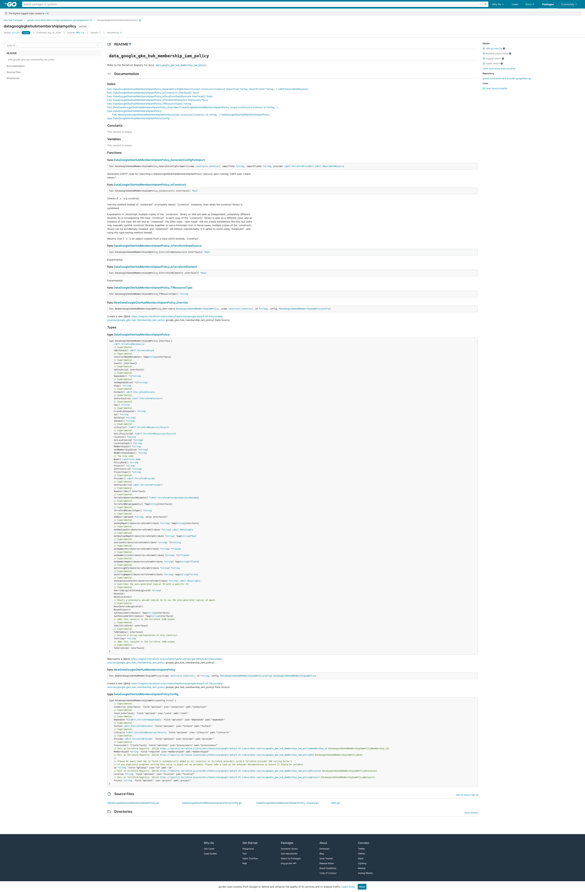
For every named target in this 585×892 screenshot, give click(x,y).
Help (244, 863)
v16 (46, 13)
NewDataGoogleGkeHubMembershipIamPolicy (145, 669)
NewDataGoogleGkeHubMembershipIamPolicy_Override (151, 302)
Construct (214, 166)
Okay (362, 886)
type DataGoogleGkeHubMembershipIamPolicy (134, 110)
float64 (176, 549)
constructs (201, 166)
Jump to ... (12, 45)
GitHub (361, 853)
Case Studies (210, 853)
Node (138, 459)
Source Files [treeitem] (14, 72)
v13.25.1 (12, 32)
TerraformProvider (302, 166)
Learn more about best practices (499, 68)
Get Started (249, 842)
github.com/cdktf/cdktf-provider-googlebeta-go (507, 78)
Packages (548, 4)
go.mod (495, 48)
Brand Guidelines (327, 868)
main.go (335, 802)
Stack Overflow (250, 858)
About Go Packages (291, 858)
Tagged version (493, 58)
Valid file (494, 48)
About (323, 842)
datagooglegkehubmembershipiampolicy (117, 20)
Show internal (471, 812)
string (240, 166)
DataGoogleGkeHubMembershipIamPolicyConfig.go (212, 802)
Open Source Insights (496, 88)
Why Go (496, 4)
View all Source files (465, 795)
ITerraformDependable (149, 719)
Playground (248, 848)
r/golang (362, 863)
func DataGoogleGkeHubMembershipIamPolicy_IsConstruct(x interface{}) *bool (153, 92)
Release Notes (326, 863)
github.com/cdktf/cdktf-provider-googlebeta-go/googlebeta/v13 (59, 20)
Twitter (361, 848)
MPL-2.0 (80, 32)
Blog (321, 853)
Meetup (362, 868)
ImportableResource (333, 166)
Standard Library (289, 848)
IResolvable (186, 529)
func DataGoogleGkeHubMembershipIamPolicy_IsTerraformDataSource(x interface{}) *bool (159, 96)
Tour (244, 853)
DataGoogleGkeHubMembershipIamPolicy (197, 308)
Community (567, 4)
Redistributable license (497, 53)
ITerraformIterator (144, 392)
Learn (515, 4)
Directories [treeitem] (13, 78)
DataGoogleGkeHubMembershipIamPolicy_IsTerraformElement (155, 266)
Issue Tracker (326, 858)
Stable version (492, 63)
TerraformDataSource (132, 344)
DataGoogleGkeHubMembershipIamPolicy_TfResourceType (153, 287)
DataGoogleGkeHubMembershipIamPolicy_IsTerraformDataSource (158, 245)
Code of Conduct (328, 873)
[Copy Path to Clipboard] (140, 20)
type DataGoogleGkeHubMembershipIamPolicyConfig (138, 118)
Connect (363, 842)
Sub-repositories (289, 853)
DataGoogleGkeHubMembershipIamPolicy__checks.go (287, 802)
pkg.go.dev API (288, 863)
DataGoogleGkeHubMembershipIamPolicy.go (133, 802)
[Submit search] (485, 4)
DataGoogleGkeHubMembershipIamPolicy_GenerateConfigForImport (159, 160)
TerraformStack (145, 350)
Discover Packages (13, 20)
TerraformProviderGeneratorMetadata (178, 497)
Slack (360, 858)
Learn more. (348, 886)
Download (324, 848)
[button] (484, 48)
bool (195, 191)
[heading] (13, 4)
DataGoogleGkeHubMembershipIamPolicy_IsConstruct (150, 184)
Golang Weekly (365, 873)
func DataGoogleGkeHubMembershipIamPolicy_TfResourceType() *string (149, 103)
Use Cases (209, 848)
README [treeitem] (12, 53)
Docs (529, 4)
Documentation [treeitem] (16, 66)
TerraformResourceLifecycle (153, 427)
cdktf (287, 166)
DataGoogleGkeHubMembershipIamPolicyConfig (305, 308)
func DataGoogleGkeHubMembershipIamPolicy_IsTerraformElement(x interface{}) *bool (157, 99)
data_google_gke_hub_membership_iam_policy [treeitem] (31, 59)
